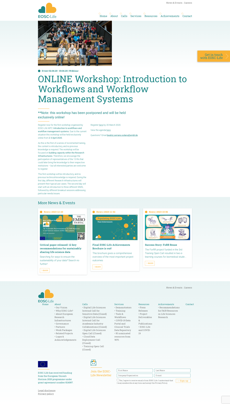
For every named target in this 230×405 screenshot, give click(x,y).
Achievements (170, 16)
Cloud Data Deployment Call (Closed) (91, 339)
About (114, 16)
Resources (150, 16)
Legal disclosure (46, 390)
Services (135, 16)
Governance (62, 323)
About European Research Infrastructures (64, 317)
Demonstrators (123, 307)
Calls (124, 16)
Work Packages (64, 330)
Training (120, 310)
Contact (187, 16)
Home (103, 16)
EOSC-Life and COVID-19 (144, 330)
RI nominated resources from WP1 (122, 336)
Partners (60, 326)
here (101, 125)
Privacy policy (46, 393)
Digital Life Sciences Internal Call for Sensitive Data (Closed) (94, 310)
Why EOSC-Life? (64, 310)
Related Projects (64, 333)
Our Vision (61, 307)
